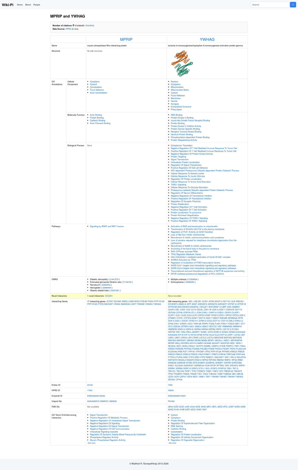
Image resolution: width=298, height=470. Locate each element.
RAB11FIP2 (188, 357)
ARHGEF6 (212, 304)
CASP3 (171, 309)
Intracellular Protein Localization (185, 162)
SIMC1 (171, 365)
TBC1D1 (172, 371)
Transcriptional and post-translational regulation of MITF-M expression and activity (208, 270)
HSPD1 (219, 329)
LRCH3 (184, 337)
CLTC (194, 315)
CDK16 (215, 309)
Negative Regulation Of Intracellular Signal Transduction (115, 420)
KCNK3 (225, 331)
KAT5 (210, 331)
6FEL (225, 406)
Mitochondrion (177, 87)
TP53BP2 (178, 373)
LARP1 (230, 334)
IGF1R (226, 329)
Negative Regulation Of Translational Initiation (191, 195)
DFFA (240, 317)
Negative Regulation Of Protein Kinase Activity (192, 153)
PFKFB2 (188, 348)
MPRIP (126, 39)
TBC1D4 (180, 371)
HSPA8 (197, 329)
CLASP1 (236, 312)
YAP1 (208, 376)
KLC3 (217, 334)
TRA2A (186, 373)
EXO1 (190, 323)
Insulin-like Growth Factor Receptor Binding (190, 120)
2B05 (170, 406)
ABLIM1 (197, 301)
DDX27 (216, 317)
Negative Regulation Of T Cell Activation (189, 206)
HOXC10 (181, 329)
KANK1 (204, 331)
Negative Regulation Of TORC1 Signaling (189, 218)
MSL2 (178, 343)
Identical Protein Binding (182, 134)
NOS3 (137, 301)
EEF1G (224, 320)
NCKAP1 (216, 343)
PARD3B (179, 348)
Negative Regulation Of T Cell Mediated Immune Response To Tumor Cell (204, 148)
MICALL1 (219, 340)
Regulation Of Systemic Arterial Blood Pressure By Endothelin (118, 434)
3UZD (175, 406)
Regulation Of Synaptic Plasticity (186, 201)
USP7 (133, 304)
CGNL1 (205, 312)
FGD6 (211, 323)
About (28, 4)
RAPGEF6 (173, 359)
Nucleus (174, 81)
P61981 (171, 401)
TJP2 (221, 371)
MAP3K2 (228, 337)
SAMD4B (181, 362)
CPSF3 (214, 315)
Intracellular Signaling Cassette (104, 431)
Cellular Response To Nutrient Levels (187, 173)
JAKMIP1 (195, 331)
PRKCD (171, 354)
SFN (195, 362)
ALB (233, 301)
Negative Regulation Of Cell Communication (109, 428)
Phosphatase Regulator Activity (104, 437)
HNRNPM (172, 329)
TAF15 (235, 368)
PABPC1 (230, 345)
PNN (180, 351)
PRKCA (233, 351)
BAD (180, 306)
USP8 (189, 376)
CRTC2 (228, 315)
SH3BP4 (201, 362)
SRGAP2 (234, 365)
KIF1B (181, 334)
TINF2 (215, 371)
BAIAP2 (186, 306)
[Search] (293, 4)
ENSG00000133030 (96, 395)
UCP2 (170, 376)
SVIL (207, 368)
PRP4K (222, 354)
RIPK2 (205, 359)
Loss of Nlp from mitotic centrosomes (188, 234)
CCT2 (193, 309)
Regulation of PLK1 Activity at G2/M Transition (192, 231)
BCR (211, 306)
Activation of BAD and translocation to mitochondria (194, 226)
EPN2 (170, 323)
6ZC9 (193, 409)
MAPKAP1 (182, 340)
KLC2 (211, 334)
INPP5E (171, 331)
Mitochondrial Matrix (180, 89)
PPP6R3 (226, 351)
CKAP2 (228, 312)
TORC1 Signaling (178, 184)
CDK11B (207, 309)
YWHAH (231, 376)
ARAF (194, 304)
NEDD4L (172, 345)
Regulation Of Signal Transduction (186, 164)
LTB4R (195, 337)
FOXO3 (231, 323)
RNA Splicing (177, 426)
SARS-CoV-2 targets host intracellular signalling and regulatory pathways (203, 268)
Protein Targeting (178, 156)
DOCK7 (185, 320)
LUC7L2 (202, 337)
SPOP (213, 365)
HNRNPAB (227, 326)
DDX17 (209, 317)
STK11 (202, 368)
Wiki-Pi (7, 4)
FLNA (217, 323)
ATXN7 (110, 301)
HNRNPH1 (237, 326)
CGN (199, 312)
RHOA (117, 304)
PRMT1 (207, 354)
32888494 (106, 284)
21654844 (192, 279)
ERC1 (176, 323)
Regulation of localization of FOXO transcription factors (195, 262)
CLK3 (189, 315)
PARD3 (171, 348)
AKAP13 (218, 301)
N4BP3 (200, 343)
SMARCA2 (126, 304)
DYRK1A (203, 320)
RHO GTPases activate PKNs (184, 251)
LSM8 (131, 301)
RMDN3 (220, 359)
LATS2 (237, 334)
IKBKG (125, 301)
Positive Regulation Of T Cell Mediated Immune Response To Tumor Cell (203, 150)
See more (91, 443)
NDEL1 (239, 343)
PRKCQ (186, 354)
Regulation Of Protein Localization (186, 178)
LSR (190, 337)
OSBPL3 (215, 345)
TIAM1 (209, 371)
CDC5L (200, 309)
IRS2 (183, 331)
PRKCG (179, 354)
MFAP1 (211, 340)
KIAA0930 (172, 334)
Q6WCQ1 (104, 401)
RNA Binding (176, 114)
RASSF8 (190, 359)
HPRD (68, 28)
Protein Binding (97, 117)
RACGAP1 (109, 304)
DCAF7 (195, 317)
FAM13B (197, 323)
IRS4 (188, 331)
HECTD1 (213, 326)
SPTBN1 (220, 365)
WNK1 (202, 376)
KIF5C (206, 334)
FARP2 (205, 323)
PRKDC (194, 354)
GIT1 (243, 323)
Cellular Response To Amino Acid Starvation (191, 181)
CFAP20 (187, 312)
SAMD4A (172, 362)
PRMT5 (215, 354)
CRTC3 (235, 315)
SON (207, 365)
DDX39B (223, 317)
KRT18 (223, 334)
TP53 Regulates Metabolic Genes (186, 254)
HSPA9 (204, 329)
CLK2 (183, 315)
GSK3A (176, 326)
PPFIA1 (192, 351)
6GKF (231, 406)
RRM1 (240, 359)
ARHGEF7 (222, 304)
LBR (243, 334)
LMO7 (177, 337)
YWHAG (207, 39)
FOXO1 (224, 323)
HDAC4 (198, 326)
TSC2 (205, 373)
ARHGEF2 (202, 304)
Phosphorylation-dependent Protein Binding (190, 137)
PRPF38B (230, 354)
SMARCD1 (189, 365)
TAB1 (229, 368)
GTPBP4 (185, 326)
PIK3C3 (218, 348)
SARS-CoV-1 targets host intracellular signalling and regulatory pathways (203, 265)
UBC (234, 373)
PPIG (207, 351)
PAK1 (237, 345)
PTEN (101, 304)
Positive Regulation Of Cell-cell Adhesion (189, 167)
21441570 (114, 279)
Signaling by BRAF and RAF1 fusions (107, 226)
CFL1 (193, 312)
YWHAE (223, 376)
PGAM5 (195, 348)
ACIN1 (205, 301)
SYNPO (213, 368)
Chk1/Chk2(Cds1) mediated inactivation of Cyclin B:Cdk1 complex (200, 256)
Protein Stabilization (180, 204)
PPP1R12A (159, 301)
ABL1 (191, 301)
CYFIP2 (187, 317)
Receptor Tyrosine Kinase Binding (186, 131)
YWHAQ (157, 304)
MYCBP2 (185, 343)
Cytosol (93, 84)
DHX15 (171, 320)
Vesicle (174, 100)
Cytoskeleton (96, 87)
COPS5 (201, 315)
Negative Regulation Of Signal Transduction (109, 426)
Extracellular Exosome (181, 106)
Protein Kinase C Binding (182, 117)
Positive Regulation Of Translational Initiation (191, 198)
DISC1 (178, 320)
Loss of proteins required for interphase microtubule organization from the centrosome (204, 241)
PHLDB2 (204, 348)
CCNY (182, 309)
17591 (90, 390)
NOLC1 (192, 345)
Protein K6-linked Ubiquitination (185, 215)
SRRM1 (171, 368)
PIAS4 (151, 301)
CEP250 (172, 312)
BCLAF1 (204, 306)
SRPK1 (242, 365)
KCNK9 (232, 331)
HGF (220, 326)
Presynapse (176, 109)
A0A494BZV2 (93, 401)
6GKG (237, 406)
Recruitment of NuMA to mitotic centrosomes (191, 245)
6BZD (220, 406)
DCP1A (202, 317)
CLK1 (178, 315)
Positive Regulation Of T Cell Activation (189, 209)
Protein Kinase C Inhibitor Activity (186, 125)
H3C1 (191, 326)
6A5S (203, 406)
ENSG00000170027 (177, 395)
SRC (227, 365)
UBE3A (240, 373)
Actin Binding (96, 114)
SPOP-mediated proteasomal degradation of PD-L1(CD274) (197, 273)
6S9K (243, 406)
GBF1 (237, 323)
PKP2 (232, 348)
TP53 (170, 373)
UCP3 (176, 376)
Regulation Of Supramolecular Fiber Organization (193, 423)
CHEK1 (220, 312)
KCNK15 (217, 331)
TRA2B (193, 373)
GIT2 (170, 326)
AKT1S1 (227, 301)
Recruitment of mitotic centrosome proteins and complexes (197, 237)
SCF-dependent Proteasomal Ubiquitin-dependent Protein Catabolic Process (205, 170)
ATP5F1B (241, 304)
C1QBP (222, 306)
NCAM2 (207, 343)
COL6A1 (109, 295)
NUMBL (207, 345)
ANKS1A (182, 304)
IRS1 (178, 331)
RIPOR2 (212, 359)
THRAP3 (201, 371)
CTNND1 (172, 317)
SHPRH (227, 362)
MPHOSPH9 (236, 340)
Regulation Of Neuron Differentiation (187, 192)
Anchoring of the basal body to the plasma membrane (195, 248)
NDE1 (232, 343)
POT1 (185, 351)
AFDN (211, 301)
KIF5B (199, 334)
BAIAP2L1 (195, 306)
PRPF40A (240, 354)
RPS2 (234, 359)
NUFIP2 (199, 345)
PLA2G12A (241, 348)
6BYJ (209, 406)
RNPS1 (227, 359)
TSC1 (199, 373)
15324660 (89, 25)
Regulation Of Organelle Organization (187, 439)
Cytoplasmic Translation (181, 145)
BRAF (216, 306)
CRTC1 (221, 315)
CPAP (208, 315)
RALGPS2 (241, 357)
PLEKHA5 (172, 351)
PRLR (201, 354)
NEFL (179, 345)
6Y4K (176, 409)
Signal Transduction (180, 159)
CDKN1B (230, 309)
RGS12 (198, 359)
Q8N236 (113, 401)
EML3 (231, 320)
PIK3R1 (225, 348)
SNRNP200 (199, 365)
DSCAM (117, 301)
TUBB (220, 373)
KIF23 (193, 334)
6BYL (214, 406)
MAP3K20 (237, 337)
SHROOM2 (237, 362)
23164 (90, 384)
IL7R (232, 329)
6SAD (170, 409)
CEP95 (179, 312)
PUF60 (179, 357)
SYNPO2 (222, 368)
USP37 (183, 376)
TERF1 (188, 371)
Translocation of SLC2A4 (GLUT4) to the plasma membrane (197, 229)
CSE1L (242, 315)
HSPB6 (211, 329)
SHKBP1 (219, 362)
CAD (229, 306)
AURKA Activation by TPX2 (183, 259)
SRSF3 (195, 368)
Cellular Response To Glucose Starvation (189, 187)
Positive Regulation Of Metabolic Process (109, 417)
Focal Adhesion (97, 89)
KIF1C (187, 334)
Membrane (175, 98)
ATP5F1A (232, 304)
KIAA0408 (240, 331)
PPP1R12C (92, 304)
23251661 (115, 290)
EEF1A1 (217, 320)
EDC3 (209, 320)
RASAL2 (182, 359)
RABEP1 (210, 357)
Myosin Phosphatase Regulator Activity (108, 439)
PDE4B (143, 301)
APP (189, 304)
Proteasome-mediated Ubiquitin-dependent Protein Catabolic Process (202, 190)
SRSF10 (187, 368)
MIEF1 (227, 340)
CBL (177, 309)
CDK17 (222, 309)
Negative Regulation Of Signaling (105, 423)
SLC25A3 (179, 365)
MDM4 (204, 340)
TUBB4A (227, 373)
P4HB (222, 345)
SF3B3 (189, 362)
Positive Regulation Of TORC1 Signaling (189, 220)
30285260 (189, 281)
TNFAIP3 (238, 371)
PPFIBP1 (200, 351)
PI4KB (211, 348)
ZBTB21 (172, 379)
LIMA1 (171, 337)
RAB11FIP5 (199, 357)
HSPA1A (190, 329)
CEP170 (238, 309)
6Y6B (182, 409)
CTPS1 (180, 317)
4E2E (181, 406)
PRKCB (241, 351)
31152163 (127, 281)
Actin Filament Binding (100, 123)
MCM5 (198, 340)
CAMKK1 (236, 306)
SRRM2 (179, 368)
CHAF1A (213, 312)
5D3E (197, 406)
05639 (171, 390)
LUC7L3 (210, 337)
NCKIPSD (225, 343)
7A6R (198, 409)
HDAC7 (205, 326)
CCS (188, 309)
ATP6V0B (172, 306)
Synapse (175, 103)
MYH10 (193, 343)
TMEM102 (228, 371)
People (36, 4)
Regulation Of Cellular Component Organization (192, 437)
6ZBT (187, 409)
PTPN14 (172, 357)
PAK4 (242, 345)
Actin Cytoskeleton (98, 92)
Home (20, 4)
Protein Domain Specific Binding (185, 128)
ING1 (236, 329)
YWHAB (140, 304)
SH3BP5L (210, 362)
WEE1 (196, 376)
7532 (170, 384)
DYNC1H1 (193, 320)
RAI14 (233, 357)
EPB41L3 (239, 320)
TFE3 (194, 371)
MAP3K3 (172, 340)
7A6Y (204, 409)
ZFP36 (179, 379)
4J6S (187, 406)
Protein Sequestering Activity (184, 139)
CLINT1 (171, 315)
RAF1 (227, 357)
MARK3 (190, 340)
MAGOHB (218, 337)
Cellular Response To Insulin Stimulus (188, 176)
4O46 (192, 406)
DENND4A (232, 317)
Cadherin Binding (97, 120)
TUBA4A (213, 373)
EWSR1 (183, 323)
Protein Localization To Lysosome (186, 212)
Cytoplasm (95, 81)
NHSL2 (185, 345)
